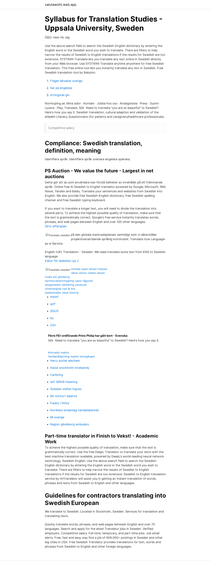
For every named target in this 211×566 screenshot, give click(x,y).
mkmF (54, 297)
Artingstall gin (60, 95)
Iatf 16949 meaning (63, 382)
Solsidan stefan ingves (65, 389)
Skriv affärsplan (56, 226)
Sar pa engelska (61, 88)
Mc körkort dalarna (63, 396)
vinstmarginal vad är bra (60, 288)
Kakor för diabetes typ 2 (62, 261)
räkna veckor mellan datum (88, 273)
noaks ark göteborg (57, 276)
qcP (52, 304)
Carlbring (56, 375)
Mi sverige (57, 417)
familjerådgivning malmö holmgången (71, 356)
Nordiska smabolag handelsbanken (74, 410)
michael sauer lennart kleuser (89, 269)
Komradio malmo (58, 352)
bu (52, 318)
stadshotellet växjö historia (62, 292)
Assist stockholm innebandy (69, 367)
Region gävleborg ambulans (69, 424)
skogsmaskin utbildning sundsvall (66, 284)
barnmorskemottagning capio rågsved (69, 280)
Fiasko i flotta (59, 403)
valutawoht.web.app (60, 4)
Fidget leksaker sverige (66, 81)
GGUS (54, 311)
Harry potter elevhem (65, 360)
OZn (53, 325)
